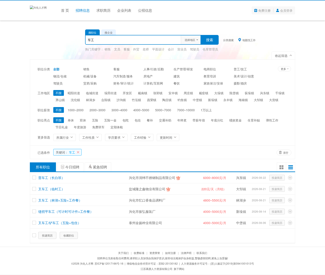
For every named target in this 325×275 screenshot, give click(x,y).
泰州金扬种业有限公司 (145, 222)
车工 (65, 152)
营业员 (182, 49)
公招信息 (145, 10)
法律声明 (186, 253)
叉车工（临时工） (51, 189)
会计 (171, 49)
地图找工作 (249, 40)
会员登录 (286, 10)
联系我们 (202, 253)
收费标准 (139, 253)
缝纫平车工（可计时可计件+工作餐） (65, 211)
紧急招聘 (100, 166)
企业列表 (124, 10)
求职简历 (103, 10)
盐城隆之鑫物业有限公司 (147, 189)
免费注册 (264, 10)
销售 (108, 49)
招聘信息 (83, 10)
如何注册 (170, 253)
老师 (146, 49)
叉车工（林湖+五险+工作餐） (60, 200)
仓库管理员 (210, 49)
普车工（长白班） (51, 177)
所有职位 (43, 166)
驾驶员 (194, 49)
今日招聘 (72, 166)
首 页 (65, 10)
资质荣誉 (154, 253)
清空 (285, 152)
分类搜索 (228, 40)
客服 (127, 49)
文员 (117, 49)
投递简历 (277, 177)
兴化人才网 (86, 263)
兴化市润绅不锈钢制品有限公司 (152, 177)
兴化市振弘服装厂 (142, 211)
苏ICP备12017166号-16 (109, 263)
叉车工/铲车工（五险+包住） (59, 222)
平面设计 (158, 49)
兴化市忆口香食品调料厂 (147, 200)
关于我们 (123, 253)
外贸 (136, 49)
